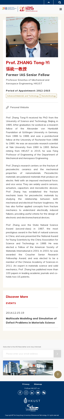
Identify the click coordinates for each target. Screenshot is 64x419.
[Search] (58, 3)
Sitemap (38, 384)
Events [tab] (11, 303)
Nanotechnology (49, 96)
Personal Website (19, 107)
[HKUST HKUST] (9, 8)
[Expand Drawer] (49, 2)
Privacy (25, 384)
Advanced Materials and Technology (23, 96)
